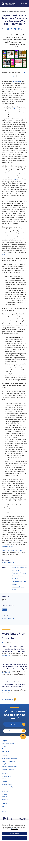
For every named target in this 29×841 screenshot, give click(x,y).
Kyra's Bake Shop (20, 180)
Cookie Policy (14, 828)
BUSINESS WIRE (17, 81)
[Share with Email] (18, 29)
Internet (14, 590)
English (4, 610)
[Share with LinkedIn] (8, 29)
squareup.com (14, 509)
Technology (15, 573)
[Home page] (8, 3)
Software (14, 584)
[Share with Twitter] (11, 29)
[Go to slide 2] (16, 76)
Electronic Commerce (18, 576)
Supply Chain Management (19, 567)
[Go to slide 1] (14, 76)
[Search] (22, 3)
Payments (23, 573)
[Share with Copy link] (22, 29)
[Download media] (24, 72)
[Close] (26, 822)
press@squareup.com (8, 562)
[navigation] (25, 3)
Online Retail (15, 570)
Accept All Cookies (14, 838)
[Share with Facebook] (15, 29)
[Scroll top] (23, 736)
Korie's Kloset (6, 254)
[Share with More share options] (25, 29)
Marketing (15, 578)
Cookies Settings (14, 833)
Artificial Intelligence (18, 587)
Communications (17, 581)
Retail (24, 581)
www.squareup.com (7, 546)
